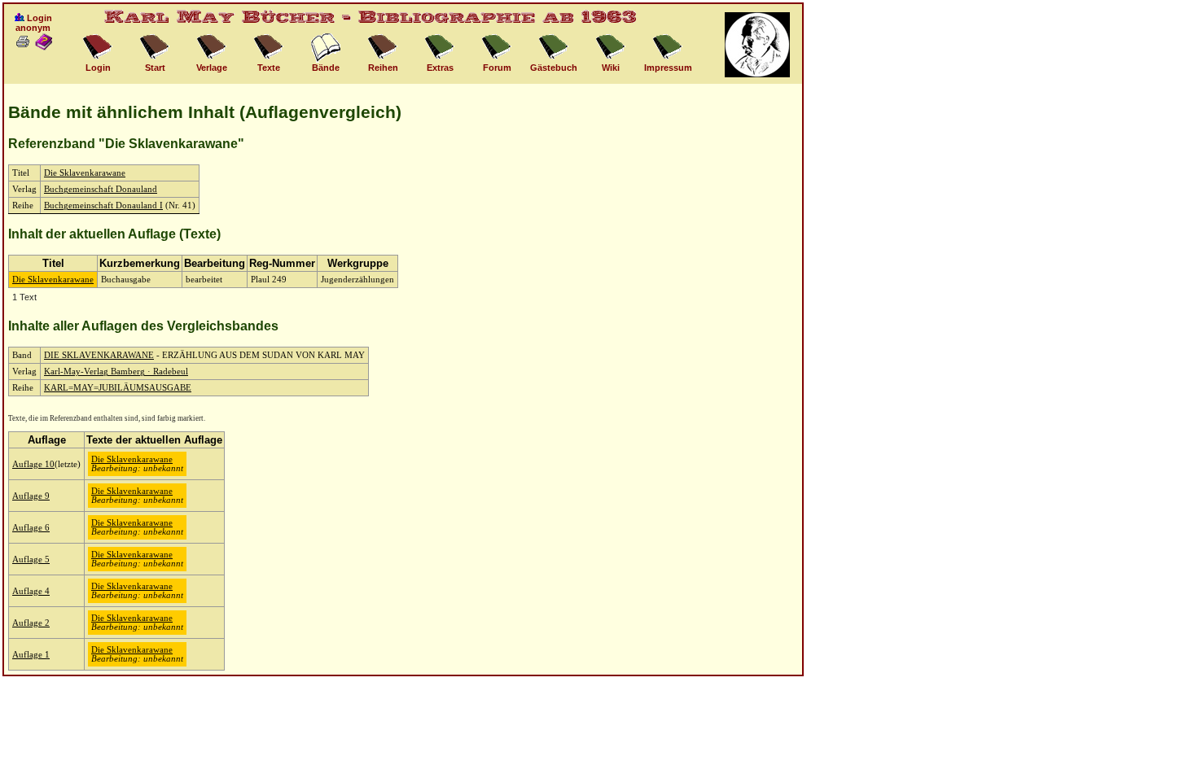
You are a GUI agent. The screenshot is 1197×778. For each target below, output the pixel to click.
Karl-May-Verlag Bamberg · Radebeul (116, 371)
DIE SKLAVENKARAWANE (99, 355)
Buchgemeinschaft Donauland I (103, 205)
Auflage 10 (33, 464)
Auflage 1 (31, 654)
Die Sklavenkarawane (84, 172)
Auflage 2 (31, 622)
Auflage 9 (31, 496)
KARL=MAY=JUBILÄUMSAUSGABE (117, 387)
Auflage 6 (31, 527)
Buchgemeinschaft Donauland (100, 189)
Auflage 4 (31, 591)
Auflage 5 (31, 559)
